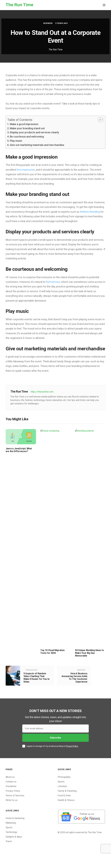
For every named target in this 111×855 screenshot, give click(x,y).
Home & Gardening (15, 818)
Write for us (11, 800)
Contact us (11, 781)
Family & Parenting (67, 791)
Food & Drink (64, 795)
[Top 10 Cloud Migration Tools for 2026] (55, 537)
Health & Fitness (66, 800)
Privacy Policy (72, 746)
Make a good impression (24, 124)
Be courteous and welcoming (27, 136)
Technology (11, 832)
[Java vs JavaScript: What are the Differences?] (21, 436)
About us (10, 777)
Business (48, 23)
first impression (26, 169)
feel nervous (53, 281)
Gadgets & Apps (14, 836)
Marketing (11, 822)
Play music (16, 140)
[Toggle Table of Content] (99, 119)
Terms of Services (15, 795)
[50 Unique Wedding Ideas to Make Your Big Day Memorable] (90, 537)
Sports (61, 781)
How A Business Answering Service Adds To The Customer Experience (74, 677)
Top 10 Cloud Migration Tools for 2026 (52, 651)
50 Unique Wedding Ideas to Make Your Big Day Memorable (89, 653)
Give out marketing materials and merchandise (37, 144)
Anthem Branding (90, 211)
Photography (64, 777)
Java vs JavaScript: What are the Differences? (19, 450)
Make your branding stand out (27, 128)
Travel (9, 841)
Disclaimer (11, 786)
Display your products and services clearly (34, 132)
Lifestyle (62, 786)
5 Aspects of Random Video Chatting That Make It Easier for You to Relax (37, 677)
